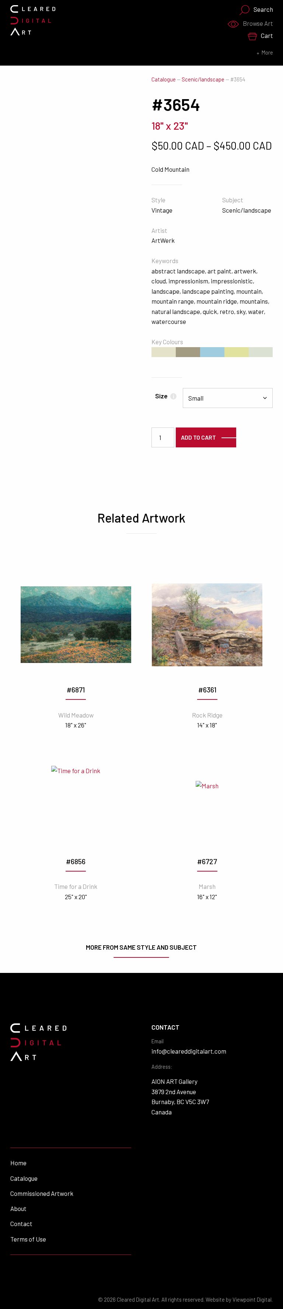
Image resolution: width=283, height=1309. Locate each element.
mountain (249, 291)
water (256, 311)
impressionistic (232, 281)
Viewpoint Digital (252, 1299)
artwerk (245, 271)
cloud (158, 281)
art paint (219, 271)
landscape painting (208, 291)
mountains (254, 301)
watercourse (168, 321)
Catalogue (163, 79)
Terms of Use (28, 1239)
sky (241, 311)
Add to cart (198, 437)
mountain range (172, 301)
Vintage (161, 210)
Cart (267, 35)
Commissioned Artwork (41, 1193)
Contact (21, 1223)
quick (210, 311)
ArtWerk (163, 240)
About (18, 1208)
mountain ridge (216, 301)
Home (18, 1162)
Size (164, 395)
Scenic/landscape (203, 79)
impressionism (188, 281)
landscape (165, 291)
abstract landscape (178, 271)
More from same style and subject (141, 947)
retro (227, 311)
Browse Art (258, 23)
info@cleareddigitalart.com (188, 1051)
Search (263, 9)
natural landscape (175, 311)
